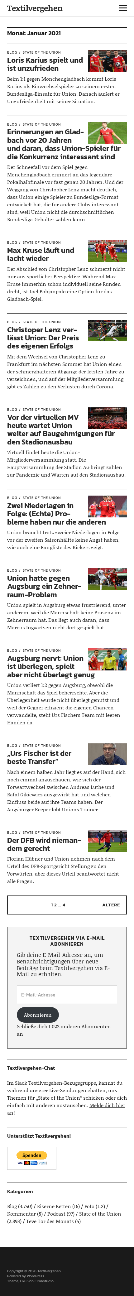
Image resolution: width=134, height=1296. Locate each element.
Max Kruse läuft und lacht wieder (40, 254)
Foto (89, 1206)
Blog (12, 52)
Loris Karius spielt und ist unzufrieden (45, 64)
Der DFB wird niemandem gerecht (44, 844)
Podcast (56, 1213)
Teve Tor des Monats (50, 1221)
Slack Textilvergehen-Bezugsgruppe (55, 1082)
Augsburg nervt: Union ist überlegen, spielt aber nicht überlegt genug (51, 666)
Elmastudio (44, 1281)
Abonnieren (38, 1014)
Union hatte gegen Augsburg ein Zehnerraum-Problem (44, 586)
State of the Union (42, 52)
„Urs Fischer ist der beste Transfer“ (39, 757)
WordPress (35, 1276)
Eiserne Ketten (54, 1206)
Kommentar (21, 1213)
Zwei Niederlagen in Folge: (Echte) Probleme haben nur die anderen (56, 513)
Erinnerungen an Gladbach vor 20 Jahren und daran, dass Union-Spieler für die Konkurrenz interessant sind (64, 144)
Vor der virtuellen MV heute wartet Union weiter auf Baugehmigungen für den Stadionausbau (61, 429)
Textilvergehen (35, 7)
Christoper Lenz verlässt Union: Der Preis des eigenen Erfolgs (43, 338)
